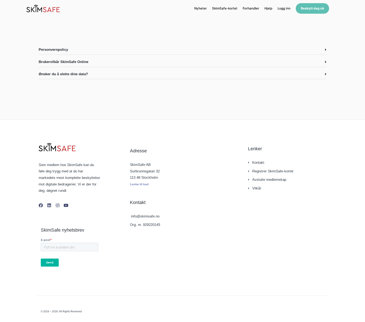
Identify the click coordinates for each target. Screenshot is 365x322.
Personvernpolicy (53, 50)
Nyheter (200, 8)
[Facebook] (41, 205)
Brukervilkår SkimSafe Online (63, 62)
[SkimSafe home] (43, 8)
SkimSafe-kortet (224, 8)
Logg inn (284, 8)
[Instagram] (58, 205)
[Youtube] (66, 205)
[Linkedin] (49, 205)
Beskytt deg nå (312, 8)
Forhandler (251, 8)
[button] (182, 50)
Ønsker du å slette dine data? (63, 74)
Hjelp (268, 8)
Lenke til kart (139, 184)
